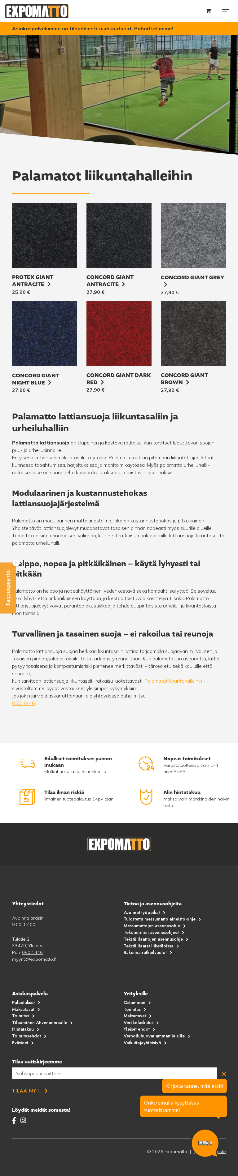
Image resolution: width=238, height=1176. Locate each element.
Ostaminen (134, 1002)
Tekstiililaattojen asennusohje (153, 939)
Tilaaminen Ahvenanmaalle (39, 1022)
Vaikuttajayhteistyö (142, 1043)
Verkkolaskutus (138, 1022)
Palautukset (23, 1002)
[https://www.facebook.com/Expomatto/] (15, 1120)
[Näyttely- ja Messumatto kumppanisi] (36, 11)
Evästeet (20, 1043)
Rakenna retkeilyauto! (145, 952)
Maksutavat (23, 1009)
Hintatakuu (23, 1029)
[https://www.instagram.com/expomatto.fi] (23, 1120)
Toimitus (20, 1016)
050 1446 (23, 703)
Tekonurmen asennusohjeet (151, 932)
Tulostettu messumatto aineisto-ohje (160, 919)
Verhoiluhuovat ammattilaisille (154, 1036)
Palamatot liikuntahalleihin (173, 681)
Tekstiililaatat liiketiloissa (149, 946)
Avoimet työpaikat (142, 912)
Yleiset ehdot (137, 1029)
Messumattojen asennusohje (152, 926)
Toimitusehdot (26, 1036)
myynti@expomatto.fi (34, 959)
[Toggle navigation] (225, 11)
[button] (8, 588)
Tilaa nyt (26, 1090)
